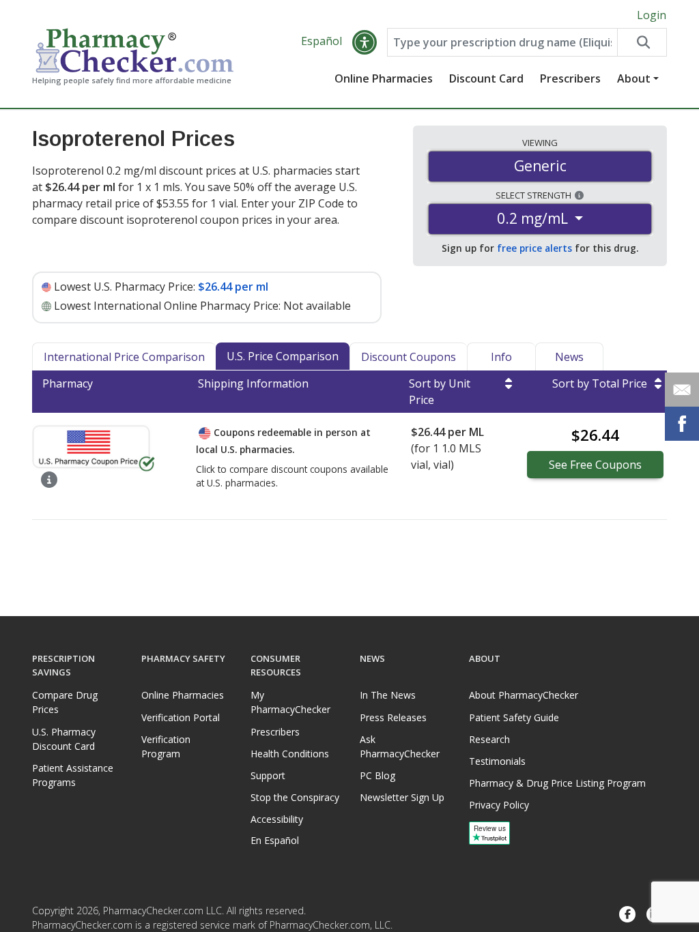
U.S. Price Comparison (283, 356)
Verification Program (165, 746)
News (569, 356)
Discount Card (486, 78)
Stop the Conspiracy (295, 797)
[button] (364, 42)
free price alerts (534, 248)
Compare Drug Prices (65, 702)
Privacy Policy (499, 804)
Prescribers (570, 78)
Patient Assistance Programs (72, 775)
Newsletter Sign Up (402, 797)
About (634, 78)
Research (489, 739)
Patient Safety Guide (514, 717)
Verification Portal (180, 717)
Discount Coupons (408, 356)
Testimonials (497, 761)
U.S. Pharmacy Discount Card (64, 739)
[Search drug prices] (641, 42)
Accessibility (277, 819)
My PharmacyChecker (290, 702)
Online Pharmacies (383, 78)
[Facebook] (627, 914)
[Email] (682, 390)
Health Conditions (290, 753)
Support (268, 775)
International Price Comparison (124, 356)
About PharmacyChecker (523, 694)
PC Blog (377, 775)
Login (651, 15)
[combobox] (502, 42)
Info (501, 356)
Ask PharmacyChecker (400, 746)
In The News (388, 694)
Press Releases (393, 717)
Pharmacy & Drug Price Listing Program (557, 782)
